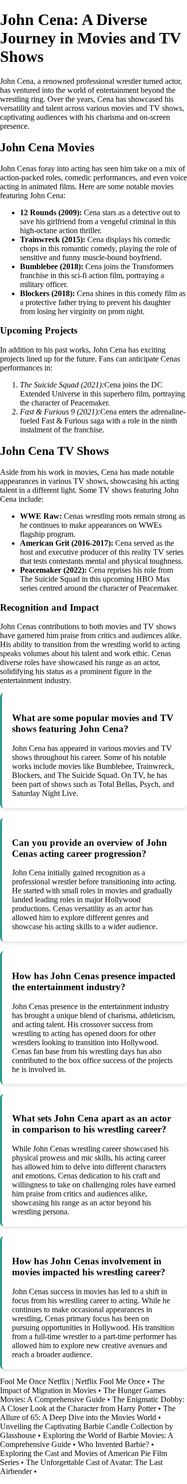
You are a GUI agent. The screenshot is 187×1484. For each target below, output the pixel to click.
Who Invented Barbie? (113, 1444)
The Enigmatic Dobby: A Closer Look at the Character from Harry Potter (92, 1404)
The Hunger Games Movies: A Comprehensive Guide (83, 1395)
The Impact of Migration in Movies (82, 1386)
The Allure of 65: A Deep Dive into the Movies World (88, 1413)
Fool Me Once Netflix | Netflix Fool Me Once (72, 1381)
